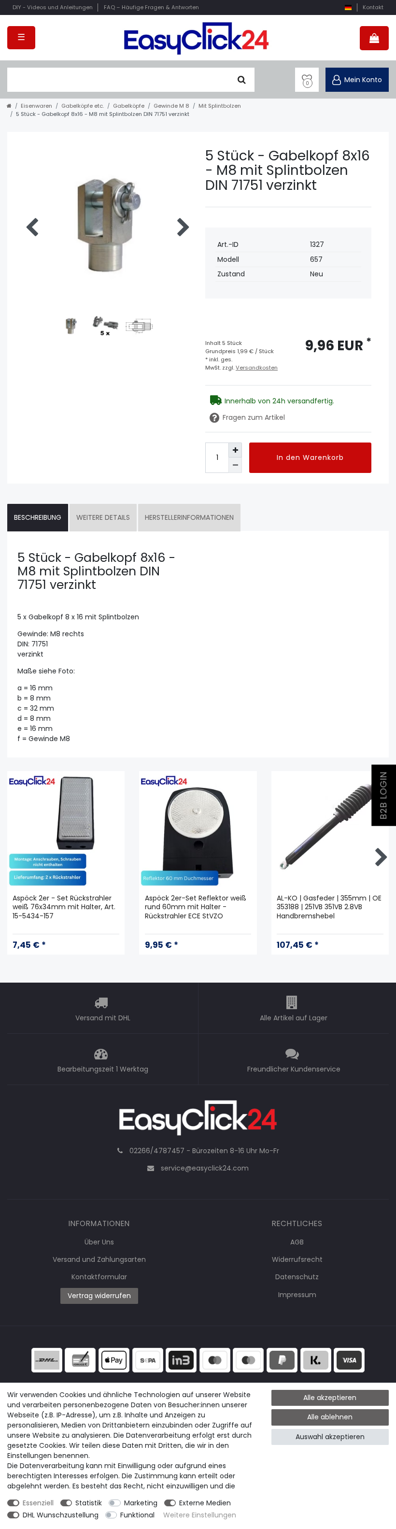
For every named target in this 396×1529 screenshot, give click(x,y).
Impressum (297, 1295)
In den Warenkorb (310, 457)
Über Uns (99, 1242)
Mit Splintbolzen (219, 106)
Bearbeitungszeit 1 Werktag (102, 1069)
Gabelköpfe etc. (82, 106)
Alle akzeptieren (329, 1397)
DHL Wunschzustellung (61, 1515)
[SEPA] (147, 1359)
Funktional (137, 1515)
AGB (297, 1242)
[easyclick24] (198, 1120)
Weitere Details (103, 517)
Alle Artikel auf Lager (293, 1018)
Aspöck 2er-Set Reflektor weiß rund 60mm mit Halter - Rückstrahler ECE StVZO (195, 907)
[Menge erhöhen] (235, 450)
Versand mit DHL (102, 1018)
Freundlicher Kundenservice (293, 1069)
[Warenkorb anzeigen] (374, 38)
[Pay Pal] (282, 1359)
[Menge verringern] (235, 464)
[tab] (37, 517)
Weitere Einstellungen (199, 1515)
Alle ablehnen (330, 1417)
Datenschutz (297, 1277)
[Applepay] (114, 1359)
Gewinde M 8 (171, 106)
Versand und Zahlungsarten (99, 1259)
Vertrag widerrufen (99, 1295)
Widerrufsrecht (297, 1259)
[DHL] (46, 1359)
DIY (53, 7)
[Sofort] (315, 1359)
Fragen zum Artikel (254, 417)
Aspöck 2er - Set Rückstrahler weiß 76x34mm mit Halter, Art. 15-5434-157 (64, 907)
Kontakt (373, 7)
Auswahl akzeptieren (330, 1437)
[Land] (348, 7)
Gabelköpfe (128, 106)
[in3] (181, 1359)
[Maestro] (214, 1359)
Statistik (88, 1503)
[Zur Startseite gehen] (9, 106)
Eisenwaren (36, 106)
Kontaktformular (99, 1277)
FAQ (151, 7)
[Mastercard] (248, 1359)
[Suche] (241, 80)
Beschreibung (37, 517)
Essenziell (38, 1503)
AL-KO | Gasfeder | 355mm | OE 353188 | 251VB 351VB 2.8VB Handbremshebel (329, 907)
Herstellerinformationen (189, 517)
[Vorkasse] (80, 1359)
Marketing (140, 1503)
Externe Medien (205, 1503)
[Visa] (349, 1359)
